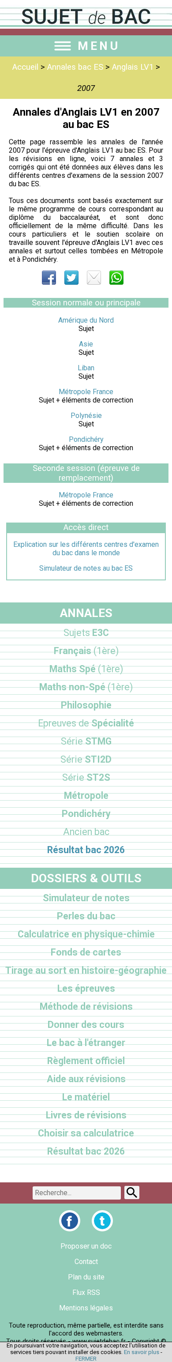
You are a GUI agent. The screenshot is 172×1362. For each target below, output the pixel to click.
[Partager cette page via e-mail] (94, 278)
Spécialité (86, 723)
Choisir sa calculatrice (86, 1133)
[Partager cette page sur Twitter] (71, 278)
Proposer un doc (86, 1246)
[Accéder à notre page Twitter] (102, 1220)
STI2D (86, 759)
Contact (86, 1261)
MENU (99, 46)
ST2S (86, 777)
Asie (86, 344)
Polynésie (86, 415)
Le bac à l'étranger (86, 1042)
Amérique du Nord (86, 320)
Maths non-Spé (86, 686)
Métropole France (86, 392)
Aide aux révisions (86, 1078)
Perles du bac (86, 916)
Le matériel (86, 1096)
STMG (86, 741)
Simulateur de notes (86, 897)
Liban (86, 368)
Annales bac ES (75, 67)
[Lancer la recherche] (131, 1192)
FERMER (86, 1358)
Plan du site (86, 1277)
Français (86, 650)
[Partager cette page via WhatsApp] (116, 278)
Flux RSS (86, 1292)
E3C (86, 632)
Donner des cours (86, 1024)
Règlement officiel (86, 1060)
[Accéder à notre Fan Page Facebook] (70, 1220)
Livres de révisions (86, 1115)
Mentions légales (86, 1308)
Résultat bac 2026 (86, 849)
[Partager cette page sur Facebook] (49, 278)
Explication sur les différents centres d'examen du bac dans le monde (86, 548)
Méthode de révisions (86, 1006)
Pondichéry (86, 439)
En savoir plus (141, 1352)
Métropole (86, 795)
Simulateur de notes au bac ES (86, 568)
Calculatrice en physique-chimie (86, 934)
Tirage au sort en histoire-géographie (86, 970)
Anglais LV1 (132, 67)
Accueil (25, 67)
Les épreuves (86, 988)
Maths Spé (86, 668)
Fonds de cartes (86, 952)
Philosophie (86, 705)
